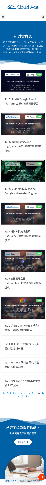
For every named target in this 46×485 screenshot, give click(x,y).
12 (43, 392)
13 (19, 396)
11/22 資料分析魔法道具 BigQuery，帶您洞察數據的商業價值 (23, 146)
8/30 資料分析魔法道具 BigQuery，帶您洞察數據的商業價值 (23, 236)
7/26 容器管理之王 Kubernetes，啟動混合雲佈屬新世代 (23, 283)
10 (35, 392)
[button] (3, 17)
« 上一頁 (4, 392)
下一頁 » (25, 396)
